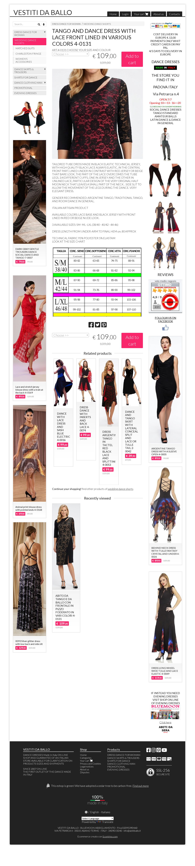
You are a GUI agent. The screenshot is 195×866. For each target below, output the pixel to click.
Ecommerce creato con (97, 836)
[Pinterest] (158, 750)
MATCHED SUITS (25, 48)
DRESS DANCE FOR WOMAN (66, 24)
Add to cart (132, 59)
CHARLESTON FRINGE (28, 53)
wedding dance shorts (120, 489)
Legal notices (87, 766)
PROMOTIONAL (23, 87)
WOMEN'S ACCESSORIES (24, 60)
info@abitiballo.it (132, 830)
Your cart (139, 14)
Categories (85, 757)
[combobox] (70, 54)
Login (125, 14)
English (94, 812)
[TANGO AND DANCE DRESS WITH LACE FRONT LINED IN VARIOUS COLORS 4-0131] (97, 113)
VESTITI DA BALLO (42, 12)
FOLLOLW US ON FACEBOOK (165, 319)
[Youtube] (164, 750)
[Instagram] (153, 750)
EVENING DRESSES (25, 93)
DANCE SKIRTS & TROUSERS (24, 71)
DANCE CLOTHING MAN (28, 82)
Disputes (84, 772)
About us (158, 14)
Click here (165, 722)
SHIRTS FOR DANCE (25, 77)
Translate (107, 822)
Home (113, 14)
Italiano (105, 812)
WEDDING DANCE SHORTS (97, 24)
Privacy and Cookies (90, 763)
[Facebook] (148, 750)
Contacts (174, 14)
